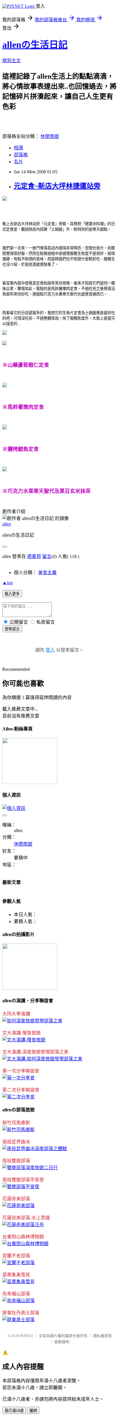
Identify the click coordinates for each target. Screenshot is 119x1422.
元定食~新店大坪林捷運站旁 (57, 186)
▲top (7, 582)
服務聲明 (61, 1342)
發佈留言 (12, 629)
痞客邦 (34, 556)
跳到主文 (11, 60)
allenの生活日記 (35, 44)
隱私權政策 (102, 1336)
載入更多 (12, 594)
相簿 (18, 147)
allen (6, 523)
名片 (18, 161)
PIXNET (26, 1336)
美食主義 (47, 572)
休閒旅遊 (49, 136)
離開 (33, 1410)
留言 (46, 556)
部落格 (21, 154)
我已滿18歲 (14, 1410)
